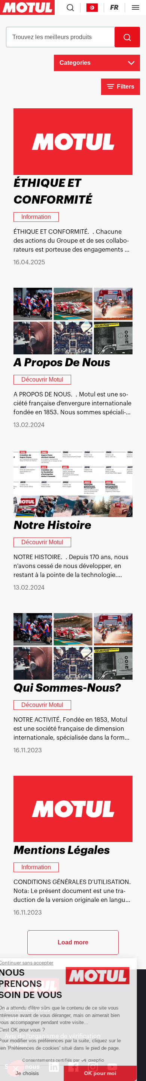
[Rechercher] (127, 37)
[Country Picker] (92, 7)
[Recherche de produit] (70, 7)
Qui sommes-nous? (67, 687)
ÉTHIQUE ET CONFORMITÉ (52, 191)
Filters (125, 86)
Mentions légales (61, 850)
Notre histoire (52, 525)
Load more (73, 942)
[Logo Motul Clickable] (27, 7)
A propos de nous (61, 362)
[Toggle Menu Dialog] (135, 7)
